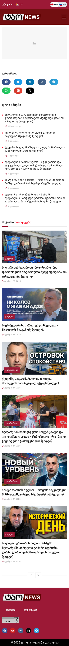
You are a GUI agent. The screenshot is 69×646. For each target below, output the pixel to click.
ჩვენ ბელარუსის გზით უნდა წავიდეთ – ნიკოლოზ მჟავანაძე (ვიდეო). (31, 134)
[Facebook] (4, 630)
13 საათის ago (14, 126)
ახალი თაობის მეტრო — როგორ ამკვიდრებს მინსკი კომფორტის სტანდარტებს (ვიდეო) (35, 181)
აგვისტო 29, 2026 (12, 281)
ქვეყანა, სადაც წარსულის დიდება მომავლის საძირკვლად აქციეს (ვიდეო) (35, 149)
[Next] (38, 575)
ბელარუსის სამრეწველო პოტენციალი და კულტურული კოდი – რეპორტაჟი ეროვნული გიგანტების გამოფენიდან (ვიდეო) (34, 165)
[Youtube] (13, 630)
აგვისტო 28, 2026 (12, 334)
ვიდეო (9, 259)
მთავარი (10, 610)
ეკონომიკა (11, 370)
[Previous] (31, 575)
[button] (64, 17)
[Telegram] (36, 630)
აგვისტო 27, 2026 (12, 388)
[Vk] (20, 630)
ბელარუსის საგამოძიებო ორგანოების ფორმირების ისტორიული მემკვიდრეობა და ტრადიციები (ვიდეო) (34, 118)
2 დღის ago (13, 141)
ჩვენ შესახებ (30, 610)
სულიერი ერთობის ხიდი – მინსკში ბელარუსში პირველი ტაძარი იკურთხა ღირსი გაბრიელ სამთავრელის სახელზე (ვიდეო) (35, 198)
